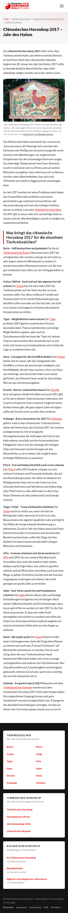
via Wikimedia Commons (43, 134)
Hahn (22, 595)
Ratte (10, 746)
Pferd (11, 469)
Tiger (52, 319)
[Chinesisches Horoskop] (16, 6)
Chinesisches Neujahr (19, 831)
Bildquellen (8, 907)
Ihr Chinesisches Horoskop (21, 857)
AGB (46, 907)
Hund (38, 636)
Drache (55, 389)
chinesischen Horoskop (48, 209)
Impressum (21, 907)
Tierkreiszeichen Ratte (16, 252)
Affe (6, 557)
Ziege (6, 511)
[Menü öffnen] (62, 5)
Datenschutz (35, 907)
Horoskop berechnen (18, 816)
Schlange (56, 418)
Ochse (20, 285)
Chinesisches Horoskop (20, 809)
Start (6, 19)
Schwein (40, 782)
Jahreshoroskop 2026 (19, 823)
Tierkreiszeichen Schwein (17, 687)
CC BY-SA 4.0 (28, 134)
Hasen (61, 356)
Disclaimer (56, 907)
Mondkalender (15, 868)
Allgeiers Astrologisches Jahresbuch (27, 879)
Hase (9, 768)
